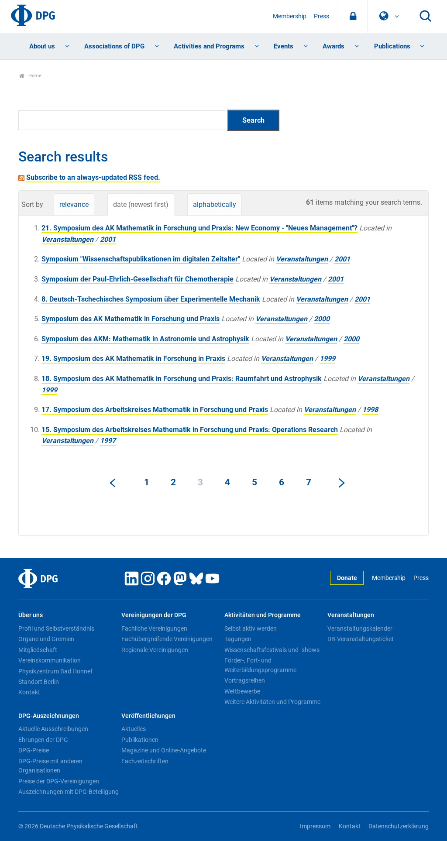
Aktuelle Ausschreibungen (53, 728)
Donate (347, 578)
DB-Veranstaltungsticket (360, 638)
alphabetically (214, 204)
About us (42, 46)
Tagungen (237, 638)
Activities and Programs (209, 46)
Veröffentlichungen (148, 716)
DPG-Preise (33, 750)
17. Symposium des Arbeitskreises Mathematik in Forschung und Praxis (154, 409)
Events (283, 46)
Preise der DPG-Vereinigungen (58, 781)
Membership (289, 16)
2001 (108, 239)
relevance (74, 204)
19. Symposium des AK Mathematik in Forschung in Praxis (133, 358)
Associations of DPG (114, 46)
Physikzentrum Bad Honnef (55, 671)
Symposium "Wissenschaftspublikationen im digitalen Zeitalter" (140, 259)
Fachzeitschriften (144, 761)
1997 (108, 440)
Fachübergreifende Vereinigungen (167, 638)
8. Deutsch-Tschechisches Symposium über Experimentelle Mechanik (150, 299)
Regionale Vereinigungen (154, 649)
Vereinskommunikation (49, 660)
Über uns (30, 615)
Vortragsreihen (244, 680)
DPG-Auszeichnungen (48, 716)
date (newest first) (140, 204)
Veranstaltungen (67, 239)
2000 (322, 319)
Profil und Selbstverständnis (56, 628)
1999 (327, 358)
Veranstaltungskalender (359, 628)
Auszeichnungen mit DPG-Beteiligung (68, 791)
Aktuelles (133, 728)
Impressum (315, 826)
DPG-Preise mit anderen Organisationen (50, 766)
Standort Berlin (38, 681)
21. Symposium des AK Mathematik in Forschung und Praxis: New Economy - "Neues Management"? (199, 228)
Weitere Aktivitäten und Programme (272, 701)
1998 (370, 409)
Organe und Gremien (46, 638)
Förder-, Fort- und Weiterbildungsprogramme (260, 665)
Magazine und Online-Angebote (163, 750)
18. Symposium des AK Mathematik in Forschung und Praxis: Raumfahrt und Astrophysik (181, 378)
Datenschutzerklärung (398, 826)
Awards (333, 46)
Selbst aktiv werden (250, 628)
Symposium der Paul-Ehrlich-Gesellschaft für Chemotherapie (137, 279)
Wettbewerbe (242, 691)
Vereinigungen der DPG (153, 615)
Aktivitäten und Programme (262, 615)
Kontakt (29, 692)
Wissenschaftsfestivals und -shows (272, 649)
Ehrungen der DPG (43, 739)
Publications (392, 46)
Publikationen (139, 739)
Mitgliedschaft (37, 649)
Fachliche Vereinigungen (154, 628)
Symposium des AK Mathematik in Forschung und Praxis (130, 319)
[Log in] (353, 16)
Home (34, 76)
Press (321, 16)
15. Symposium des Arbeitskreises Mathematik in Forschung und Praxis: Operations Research (189, 430)
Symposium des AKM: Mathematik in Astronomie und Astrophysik (145, 339)
